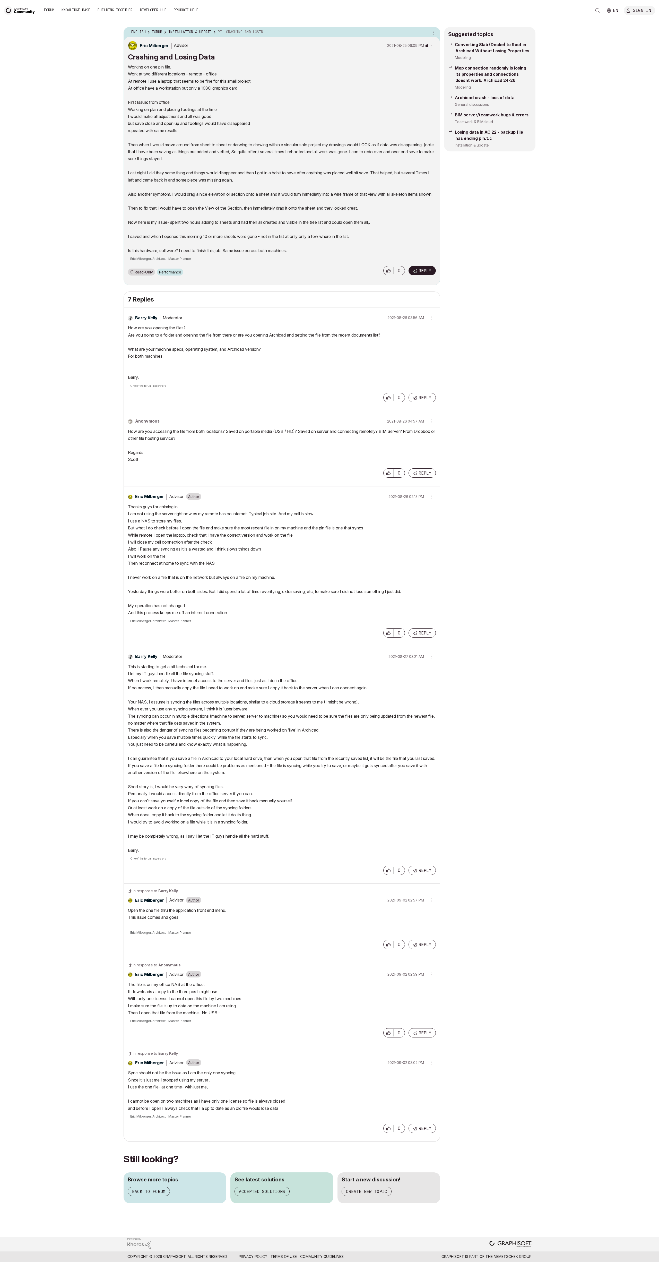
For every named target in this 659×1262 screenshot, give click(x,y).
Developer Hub (153, 10)
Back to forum (149, 1191)
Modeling (463, 57)
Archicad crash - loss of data (485, 97)
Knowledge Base (76, 10)
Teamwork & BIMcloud (474, 121)
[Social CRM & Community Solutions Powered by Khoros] (139, 1243)
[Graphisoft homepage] (510, 1244)
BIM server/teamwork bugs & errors (491, 114)
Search (598, 10)
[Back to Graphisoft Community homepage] (21, 10)
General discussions (472, 104)
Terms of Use (284, 1256)
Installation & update (472, 145)
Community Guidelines (322, 1256)
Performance (170, 272)
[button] (388, 270)
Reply (425, 270)
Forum (49, 10)
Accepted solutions (262, 1191)
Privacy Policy (253, 1256)
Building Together (115, 10)
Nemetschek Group (513, 1256)
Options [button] (433, 32)
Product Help (186, 10)
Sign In (642, 10)
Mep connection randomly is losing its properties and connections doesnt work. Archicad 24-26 (490, 74)
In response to (155, 891)
